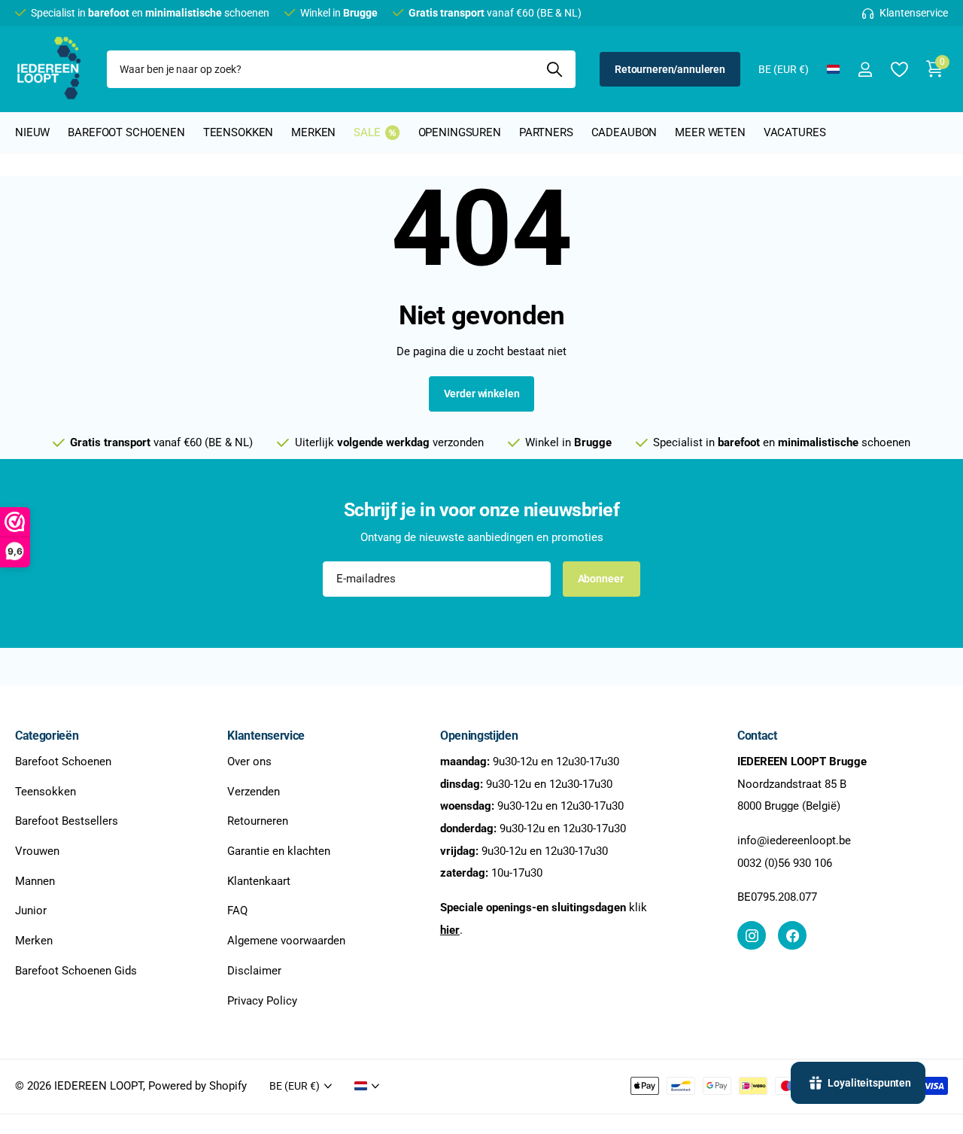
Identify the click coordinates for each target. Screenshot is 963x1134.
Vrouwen (37, 851)
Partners (546, 132)
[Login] (865, 70)
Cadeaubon (624, 132)
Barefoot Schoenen (63, 761)
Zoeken (555, 69)
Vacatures (795, 132)
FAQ (237, 910)
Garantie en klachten (278, 851)
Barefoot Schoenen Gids (76, 970)
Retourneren (257, 821)
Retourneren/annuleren (670, 69)
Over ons (249, 761)
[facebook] (792, 935)
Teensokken (238, 132)
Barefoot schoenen (126, 132)
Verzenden (253, 791)
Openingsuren (459, 132)
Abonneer (602, 579)
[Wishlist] (898, 70)
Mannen (35, 881)
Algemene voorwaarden (286, 940)
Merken (313, 132)
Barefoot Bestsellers (66, 821)
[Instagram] (751, 935)
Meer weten (710, 132)
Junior (31, 910)
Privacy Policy (262, 1000)
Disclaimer (254, 970)
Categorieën (46, 735)
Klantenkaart (258, 881)
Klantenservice (266, 735)
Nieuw (32, 132)
